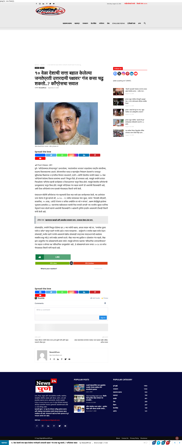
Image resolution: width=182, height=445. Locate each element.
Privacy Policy (134, 438)
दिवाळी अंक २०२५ (142, 3)
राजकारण (85, 23)
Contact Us (125, 438)
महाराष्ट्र (77, 23)
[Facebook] (36, 3)
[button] (144, 24)
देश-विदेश (93, 23)
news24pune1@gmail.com (50, 420)
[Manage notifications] (177, 438)
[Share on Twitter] (158, 443)
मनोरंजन (101, 23)
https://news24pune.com (55, 355)
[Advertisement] (91, 46)
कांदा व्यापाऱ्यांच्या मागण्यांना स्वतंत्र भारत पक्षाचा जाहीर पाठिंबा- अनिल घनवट (91, 341)
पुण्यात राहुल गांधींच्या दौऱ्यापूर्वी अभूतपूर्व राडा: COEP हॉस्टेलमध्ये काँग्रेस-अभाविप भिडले (136, 101)
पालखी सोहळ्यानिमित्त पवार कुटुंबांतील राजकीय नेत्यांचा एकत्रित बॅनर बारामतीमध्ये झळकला (95, 387)
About (118, 438)
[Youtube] (53, 3)
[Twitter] (50, 3)
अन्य (139, 23)
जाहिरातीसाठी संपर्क (129, 3)
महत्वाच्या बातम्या (67, 23)
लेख (108, 23)
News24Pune (42, 87)
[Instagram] (39, 3)
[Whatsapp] (62, 155)
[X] (119, 73)
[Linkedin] (43, 3)
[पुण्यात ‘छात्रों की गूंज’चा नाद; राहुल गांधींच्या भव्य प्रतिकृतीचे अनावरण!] (118, 112)
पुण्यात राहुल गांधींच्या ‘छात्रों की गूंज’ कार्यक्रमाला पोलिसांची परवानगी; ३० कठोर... (134, 122)
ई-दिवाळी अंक (131, 23)
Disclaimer (144, 438)
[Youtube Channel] (136, 73)
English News (118, 23)
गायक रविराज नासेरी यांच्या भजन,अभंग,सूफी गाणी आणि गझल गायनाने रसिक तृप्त (51, 341)
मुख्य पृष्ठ (37, 65)
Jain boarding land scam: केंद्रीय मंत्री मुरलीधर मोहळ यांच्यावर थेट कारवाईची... (96, 398)
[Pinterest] (46, 3)
